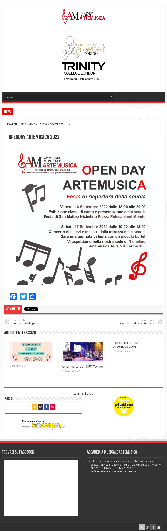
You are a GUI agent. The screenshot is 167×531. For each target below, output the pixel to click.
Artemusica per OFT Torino (82, 367)
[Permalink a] (32, 360)
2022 (32, 124)
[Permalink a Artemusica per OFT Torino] (83, 360)
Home (22, 124)
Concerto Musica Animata (137, 322)
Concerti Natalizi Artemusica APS (126, 345)
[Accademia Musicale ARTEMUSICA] (83, 20)
